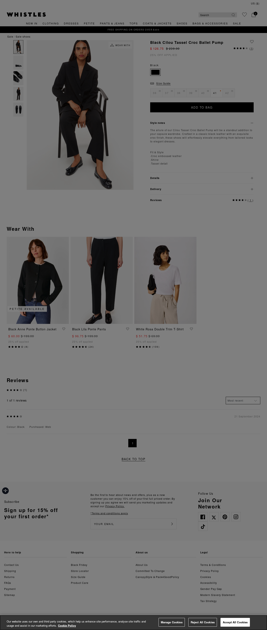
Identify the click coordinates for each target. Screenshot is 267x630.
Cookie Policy (67, 625)
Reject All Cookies (203, 622)
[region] (133, 622)
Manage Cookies (172, 622)
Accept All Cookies (235, 622)
